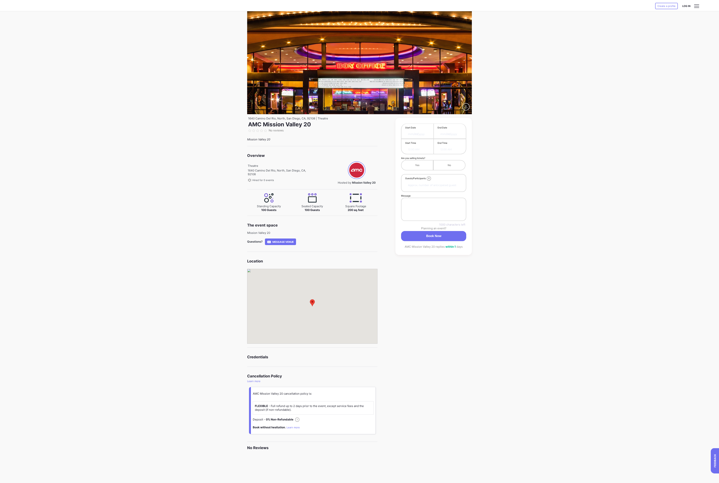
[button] (312, 302)
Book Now (433, 236)
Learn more (253, 381)
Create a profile (666, 5)
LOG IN (686, 5)
